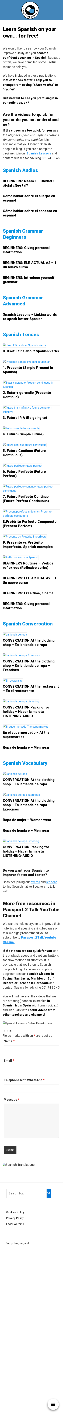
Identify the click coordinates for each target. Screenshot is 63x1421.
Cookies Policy (15, 1212)
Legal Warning (15, 1224)
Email (9, 1060)
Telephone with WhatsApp (24, 1080)
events (35, 882)
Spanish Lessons (39, 153)
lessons (51, 882)
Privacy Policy (15, 1218)
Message (11, 1099)
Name (9, 1041)
